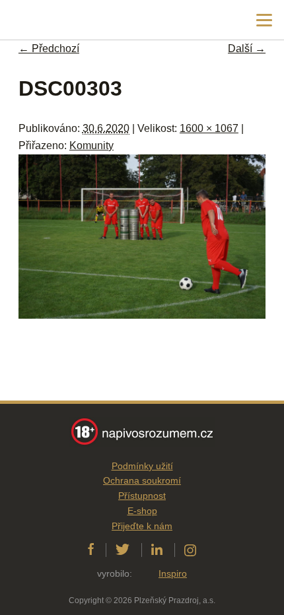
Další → (247, 48)
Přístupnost (142, 495)
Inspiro (173, 573)
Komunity (91, 145)
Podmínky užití (142, 466)
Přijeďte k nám (142, 526)
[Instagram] (190, 550)
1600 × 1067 (209, 128)
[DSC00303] (142, 315)
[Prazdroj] (66, 20)
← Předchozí (48, 48)
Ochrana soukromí (142, 480)
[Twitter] (122, 550)
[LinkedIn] (156, 550)
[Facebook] (91, 550)
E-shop (142, 510)
